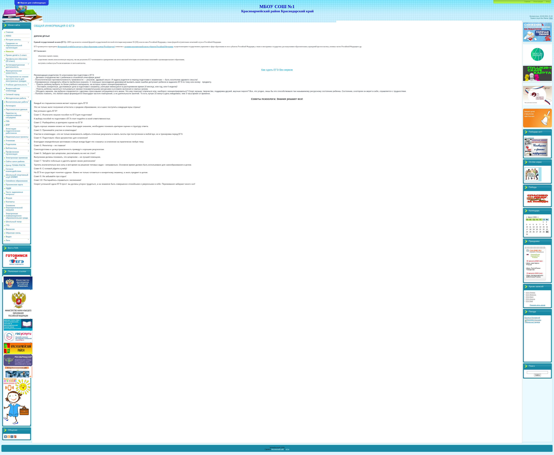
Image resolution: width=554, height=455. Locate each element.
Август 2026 (532, 217)
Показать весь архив (537, 305)
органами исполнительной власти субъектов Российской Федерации (148, 47)
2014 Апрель (530, 299)
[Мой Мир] (12, 436)
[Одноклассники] (8, 436)
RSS (551, 18)
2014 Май (529, 301)
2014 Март (530, 297)
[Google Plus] (15, 436)
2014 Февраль (531, 295)
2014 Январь (530, 292)
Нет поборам (529, 138)
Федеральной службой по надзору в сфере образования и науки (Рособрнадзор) (86, 47)
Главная (527, 1)
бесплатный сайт (277, 449)
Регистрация (538, 1)
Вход (548, 1)
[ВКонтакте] (5, 436)
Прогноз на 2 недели (532, 322)
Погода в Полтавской (532, 318)
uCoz (287, 449)
